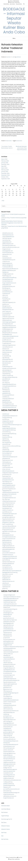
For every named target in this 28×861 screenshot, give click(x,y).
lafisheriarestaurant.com (8, 528)
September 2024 (5, 178)
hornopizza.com (7, 611)
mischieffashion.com (7, 347)
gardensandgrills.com (8, 732)
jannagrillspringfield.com (8, 517)
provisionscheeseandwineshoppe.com (12, 424)
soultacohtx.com (6, 585)
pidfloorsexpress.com (7, 243)
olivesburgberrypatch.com (10, 684)
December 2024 (5, 173)
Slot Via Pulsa (4, 839)
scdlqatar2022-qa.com (7, 421)
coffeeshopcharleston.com (9, 501)
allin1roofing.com (7, 721)
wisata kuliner (19, 140)
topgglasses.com (7, 645)
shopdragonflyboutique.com (9, 558)
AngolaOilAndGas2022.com (9, 384)
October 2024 (4, 177)
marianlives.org (6, 240)
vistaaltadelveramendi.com (10, 600)
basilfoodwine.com (8, 734)
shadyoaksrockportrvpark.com (10, 472)
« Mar (2, 200)
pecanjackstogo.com (8, 666)
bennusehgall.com (7, 453)
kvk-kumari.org (7, 791)
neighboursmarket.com (9, 762)
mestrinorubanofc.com (9, 771)
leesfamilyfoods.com (7, 359)
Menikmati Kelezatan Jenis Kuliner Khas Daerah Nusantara (21, 148)
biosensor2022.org (7, 437)
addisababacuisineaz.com (9, 796)
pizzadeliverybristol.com (8, 487)
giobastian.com (7, 687)
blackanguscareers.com (9, 764)
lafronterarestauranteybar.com (11, 680)
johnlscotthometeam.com (8, 341)
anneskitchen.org (7, 650)
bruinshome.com (7, 673)
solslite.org (6, 714)
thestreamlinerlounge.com (10, 769)
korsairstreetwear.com (9, 639)
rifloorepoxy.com (7, 691)
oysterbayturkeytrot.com (9, 678)
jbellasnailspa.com (7, 540)
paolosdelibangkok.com (8, 549)
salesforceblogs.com (7, 265)
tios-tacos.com (7, 661)
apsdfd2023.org (6, 393)
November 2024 (5, 175)
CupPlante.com (6, 293)
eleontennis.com (6, 363)
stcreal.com (5, 297)
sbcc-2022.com (6, 382)
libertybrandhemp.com (9, 758)
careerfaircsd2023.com (8, 398)
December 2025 (5, 164)
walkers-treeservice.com (9, 701)
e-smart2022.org (6, 356)
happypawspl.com (6, 490)
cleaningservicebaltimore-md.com (11, 596)
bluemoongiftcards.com (9, 739)
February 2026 (5, 161)
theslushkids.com (7, 685)
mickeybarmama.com (7, 554)
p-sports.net (6, 637)
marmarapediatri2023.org (8, 430)
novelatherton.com (8, 773)
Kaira (15, 857)
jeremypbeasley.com (7, 324)
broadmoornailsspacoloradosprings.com (13, 646)
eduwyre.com (5, 348)
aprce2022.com (6, 379)
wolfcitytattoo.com (8, 677)
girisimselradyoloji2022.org (9, 433)
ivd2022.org (5, 448)
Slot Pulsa (3, 832)
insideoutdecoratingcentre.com (10, 336)
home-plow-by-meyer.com (10, 620)
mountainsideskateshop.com (10, 744)
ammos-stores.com (8, 750)
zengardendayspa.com (9, 668)
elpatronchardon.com (7, 521)
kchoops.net (6, 742)
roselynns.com (6, 261)
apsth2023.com (6, 400)
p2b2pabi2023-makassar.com (9, 415)
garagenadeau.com (7, 331)
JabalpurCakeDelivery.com (9, 270)
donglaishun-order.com (8, 522)
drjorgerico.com (6, 306)
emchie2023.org (6, 432)
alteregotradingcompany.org (9, 377)
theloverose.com (7, 632)
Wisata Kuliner (19, 4)
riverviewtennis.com (7, 569)
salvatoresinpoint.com (8, 338)
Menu (14, 38)
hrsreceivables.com (7, 313)
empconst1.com (6, 315)
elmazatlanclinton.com (8, 480)
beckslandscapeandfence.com (10, 598)
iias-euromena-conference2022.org (11, 446)
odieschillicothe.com (7, 483)
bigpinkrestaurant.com (8, 318)
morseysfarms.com (7, 567)
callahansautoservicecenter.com (10, 492)
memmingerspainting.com (9, 322)
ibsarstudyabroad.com (8, 451)
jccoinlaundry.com (6, 474)
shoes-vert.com (6, 469)
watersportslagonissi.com (8, 345)
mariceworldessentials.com (9, 526)
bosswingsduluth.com (7, 535)
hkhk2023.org (5, 389)
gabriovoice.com (7, 634)
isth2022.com (5, 414)
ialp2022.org (5, 439)
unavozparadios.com (7, 467)
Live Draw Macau (5, 809)
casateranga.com (7, 698)
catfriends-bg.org (6, 238)
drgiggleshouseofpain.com (9, 327)
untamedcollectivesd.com (9, 705)
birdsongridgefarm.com (9, 753)
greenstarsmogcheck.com (8, 488)
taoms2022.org (6, 444)
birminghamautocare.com (8, 537)
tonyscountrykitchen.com (8, 538)
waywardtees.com (6, 242)
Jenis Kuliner (12, 4)
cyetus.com (5, 364)
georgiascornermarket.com (9, 494)
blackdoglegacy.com (8, 623)
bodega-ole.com (7, 767)
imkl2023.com (5, 397)
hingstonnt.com (6, 249)
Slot (2, 836)
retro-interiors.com (7, 350)
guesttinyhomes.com (8, 618)
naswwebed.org (6, 373)
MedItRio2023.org (6, 402)
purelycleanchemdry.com (8, 286)
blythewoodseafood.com (8, 547)
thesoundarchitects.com (9, 719)
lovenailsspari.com (7, 508)
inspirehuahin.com (7, 320)
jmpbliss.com (5, 304)
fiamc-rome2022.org (7, 524)
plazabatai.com (6, 458)
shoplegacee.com (6, 290)
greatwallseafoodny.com (9, 630)
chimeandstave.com (8, 629)
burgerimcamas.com (8, 798)
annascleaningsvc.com (9, 675)
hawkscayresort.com (7, 460)
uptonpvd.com (7, 694)
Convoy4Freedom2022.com (9, 386)
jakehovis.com (6, 533)
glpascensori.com (7, 689)
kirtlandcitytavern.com (9, 746)
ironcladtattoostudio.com (9, 671)
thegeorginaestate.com (8, 545)
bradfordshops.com (7, 366)
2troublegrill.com (7, 696)
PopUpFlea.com (6, 299)
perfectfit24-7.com (7, 496)
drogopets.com (6, 577)
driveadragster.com (8, 612)
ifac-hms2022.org (6, 442)
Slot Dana (3, 822)
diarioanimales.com (7, 464)
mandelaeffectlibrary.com (8, 259)
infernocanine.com (8, 709)
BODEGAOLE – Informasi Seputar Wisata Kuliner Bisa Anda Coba (14, 20)
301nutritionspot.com (8, 748)
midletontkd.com (7, 730)
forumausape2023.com (8, 395)
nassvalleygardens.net (9, 774)
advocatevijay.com (6, 370)
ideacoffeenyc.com (7, 481)
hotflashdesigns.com (7, 329)
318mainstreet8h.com (7, 506)
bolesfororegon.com (8, 766)
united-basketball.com (9, 659)
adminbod (18, 57)
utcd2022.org (5, 435)
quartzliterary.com (7, 512)
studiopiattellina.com (7, 515)
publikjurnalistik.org (8, 783)
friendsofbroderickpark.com (9, 513)
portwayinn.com (7, 716)
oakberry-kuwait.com (7, 510)
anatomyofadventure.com (10, 725)
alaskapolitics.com (7, 254)
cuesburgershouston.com (10, 604)
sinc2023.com (5, 419)
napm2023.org (6, 391)
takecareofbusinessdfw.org (9, 277)
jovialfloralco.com (6, 340)
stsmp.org (5, 256)
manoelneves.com (6, 258)
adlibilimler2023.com (7, 372)
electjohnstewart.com (8, 776)
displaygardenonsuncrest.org (9, 572)
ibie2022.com (5, 381)
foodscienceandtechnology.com (11, 792)
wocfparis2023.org (7, 417)
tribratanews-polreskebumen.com (12, 780)
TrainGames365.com (7, 267)
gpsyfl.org (4, 588)
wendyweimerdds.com (7, 309)
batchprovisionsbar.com (8, 561)
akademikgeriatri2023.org (9, 428)
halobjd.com (5, 272)
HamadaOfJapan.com (7, 279)
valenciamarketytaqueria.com (10, 652)
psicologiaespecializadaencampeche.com (13, 605)
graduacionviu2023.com (9, 664)
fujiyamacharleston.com (8, 519)
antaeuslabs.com (6, 284)
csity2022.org (5, 449)
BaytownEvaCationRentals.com (10, 268)
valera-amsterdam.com (9, 757)
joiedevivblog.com (7, 755)
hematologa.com (7, 614)
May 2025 (3, 166)
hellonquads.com (6, 462)
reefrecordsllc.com (8, 653)
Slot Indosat (4, 812)
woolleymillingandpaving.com (10, 693)
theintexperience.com (7, 235)
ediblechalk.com (6, 579)
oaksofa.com (5, 583)
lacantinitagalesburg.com (8, 485)
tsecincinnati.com (6, 455)
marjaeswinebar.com (7, 478)
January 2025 (4, 171)
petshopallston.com (8, 641)
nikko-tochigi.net (7, 735)
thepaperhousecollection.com (10, 710)
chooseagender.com (7, 251)
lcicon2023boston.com (8, 404)
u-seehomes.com (6, 343)
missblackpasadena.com (9, 648)
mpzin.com (5, 295)
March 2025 (4, 168)
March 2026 (4, 159)
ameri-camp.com (6, 311)
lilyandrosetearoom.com (9, 682)
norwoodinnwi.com (8, 760)
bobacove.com (6, 551)
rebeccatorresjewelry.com (8, 302)
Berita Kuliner (6, 4)
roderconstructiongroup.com (9, 456)
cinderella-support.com (8, 316)
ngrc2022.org (5, 357)
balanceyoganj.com (7, 263)
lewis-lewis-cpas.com (7, 361)
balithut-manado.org (7, 375)
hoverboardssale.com (7, 252)
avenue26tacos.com (8, 643)
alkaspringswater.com (8, 505)
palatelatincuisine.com (9, 621)
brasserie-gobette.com (8, 563)
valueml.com (5, 300)
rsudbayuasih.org (7, 782)
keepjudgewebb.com (8, 723)
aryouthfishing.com (8, 657)
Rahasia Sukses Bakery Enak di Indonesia (11, 221)
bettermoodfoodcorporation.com (10, 247)
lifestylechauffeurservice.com (9, 332)
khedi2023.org (6, 426)
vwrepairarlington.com (9, 595)
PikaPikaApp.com (6, 275)
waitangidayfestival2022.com (9, 405)
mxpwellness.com (7, 707)
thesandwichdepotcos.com (9, 325)
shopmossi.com (7, 703)
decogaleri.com (6, 465)
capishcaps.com (6, 586)
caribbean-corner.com (9, 737)
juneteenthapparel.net (9, 785)
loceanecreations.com (8, 751)
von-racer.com (6, 499)
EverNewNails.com (7, 334)
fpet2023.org (5, 354)
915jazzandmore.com (7, 529)
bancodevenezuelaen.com (8, 245)
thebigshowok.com (8, 627)
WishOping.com (6, 288)
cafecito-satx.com (7, 662)
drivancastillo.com (7, 726)
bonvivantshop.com (7, 292)
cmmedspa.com (7, 728)
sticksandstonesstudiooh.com (10, 700)
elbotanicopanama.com (8, 471)
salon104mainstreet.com (8, 503)
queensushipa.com (7, 308)
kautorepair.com (6, 476)
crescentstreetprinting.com (10, 609)
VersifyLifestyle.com (7, 281)
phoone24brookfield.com (8, 553)
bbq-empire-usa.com (7, 574)
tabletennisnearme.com (8, 581)
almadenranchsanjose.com (9, 368)
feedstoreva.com (6, 576)
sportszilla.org (6, 560)
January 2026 (4, 162)
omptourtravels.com (8, 778)
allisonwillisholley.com (9, 712)
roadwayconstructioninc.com (9, 556)
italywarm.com (7, 787)
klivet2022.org (6, 440)
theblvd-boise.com (7, 352)
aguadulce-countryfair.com (9, 531)
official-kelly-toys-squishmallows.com (11, 570)
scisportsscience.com (8, 794)
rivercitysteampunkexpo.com (10, 741)
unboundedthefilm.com (8, 236)
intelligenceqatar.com (7, 274)
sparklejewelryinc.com (9, 669)
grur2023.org (5, 388)
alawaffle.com (6, 655)
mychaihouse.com (6, 542)
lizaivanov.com (7, 616)
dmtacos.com (6, 607)
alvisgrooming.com (7, 544)
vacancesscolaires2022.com (9, 407)
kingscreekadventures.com (9, 283)
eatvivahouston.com (8, 625)
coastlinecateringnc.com (9, 602)
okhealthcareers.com (7, 233)
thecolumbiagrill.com (7, 423)
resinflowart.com (7, 636)
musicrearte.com (6, 565)
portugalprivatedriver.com (9, 497)
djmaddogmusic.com (8, 718)
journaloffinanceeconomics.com (11, 789)
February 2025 (5, 170)
